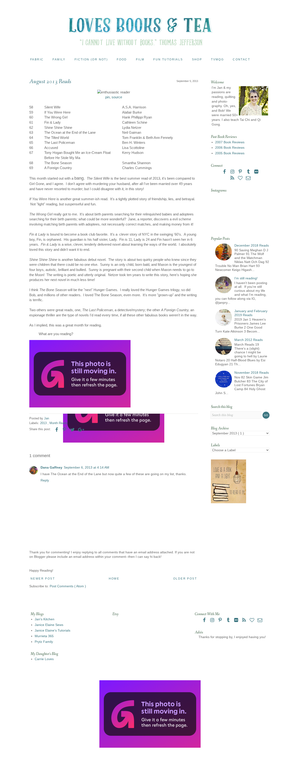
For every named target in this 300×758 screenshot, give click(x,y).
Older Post (185, 578)
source (117, 97)
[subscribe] (233, 178)
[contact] (248, 178)
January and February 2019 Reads (250, 313)
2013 (44, 423)
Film (140, 59)
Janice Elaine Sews (49, 625)
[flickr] (256, 172)
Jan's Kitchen (44, 619)
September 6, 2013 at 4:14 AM (86, 467)
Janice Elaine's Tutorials (52, 630)
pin (107, 97)
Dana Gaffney (51, 467)
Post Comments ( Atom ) (68, 586)
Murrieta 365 (44, 636)
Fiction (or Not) (91, 59)
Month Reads (58, 423)
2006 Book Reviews (229, 147)
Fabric (37, 59)
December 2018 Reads (251, 245)
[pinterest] (241, 172)
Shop (197, 59)
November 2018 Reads (251, 372)
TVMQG (217, 59)
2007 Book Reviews (229, 142)
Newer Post (42, 578)
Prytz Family (44, 641)
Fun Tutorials (168, 59)
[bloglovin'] (241, 178)
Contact (241, 59)
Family (58, 59)
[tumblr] (248, 172)
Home (114, 578)
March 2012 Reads (248, 340)
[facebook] (225, 172)
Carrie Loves (44, 659)
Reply (45, 480)
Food (122, 59)
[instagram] (233, 172)
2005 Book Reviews (229, 153)
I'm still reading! (246, 278)
